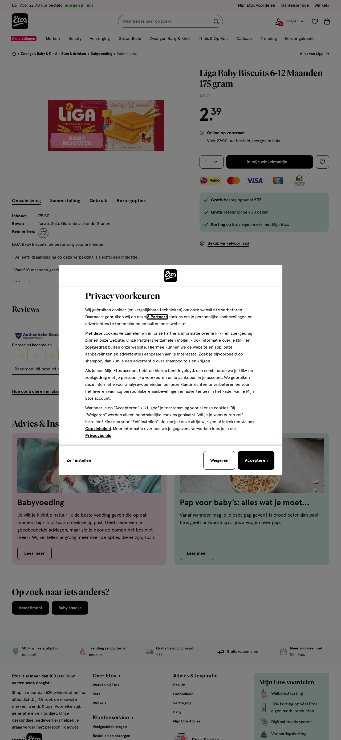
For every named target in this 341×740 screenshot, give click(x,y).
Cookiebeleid (98, 429)
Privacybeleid (98, 436)
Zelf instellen (79, 460)
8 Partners (157, 317)
